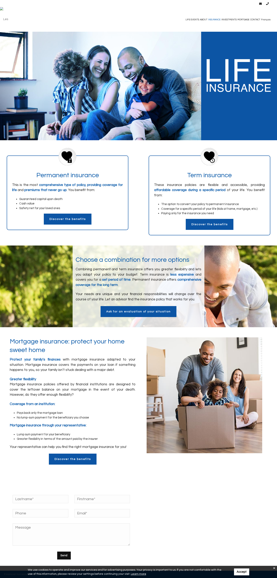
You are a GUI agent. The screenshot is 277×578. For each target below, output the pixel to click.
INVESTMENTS (229, 19)
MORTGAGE (243, 19)
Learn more (138, 574)
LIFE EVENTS (192, 19)
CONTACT (255, 19)
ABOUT (203, 19)
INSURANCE (214, 19)
